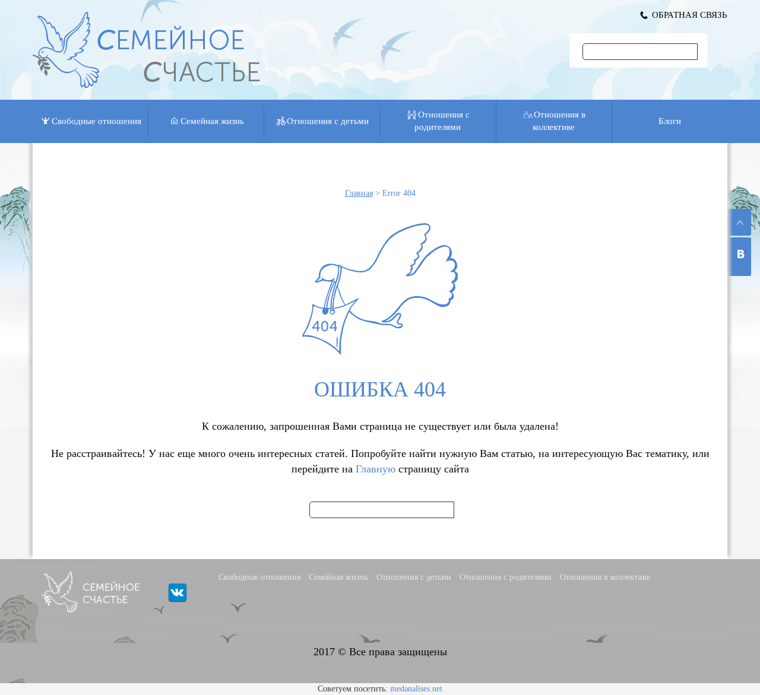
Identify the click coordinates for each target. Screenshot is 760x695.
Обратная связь (689, 15)
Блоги (669, 121)
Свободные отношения (96, 121)
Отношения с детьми (328, 121)
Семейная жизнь (212, 121)
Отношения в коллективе (559, 121)
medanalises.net (416, 688)
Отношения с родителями (442, 121)
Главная (359, 193)
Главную (375, 469)
